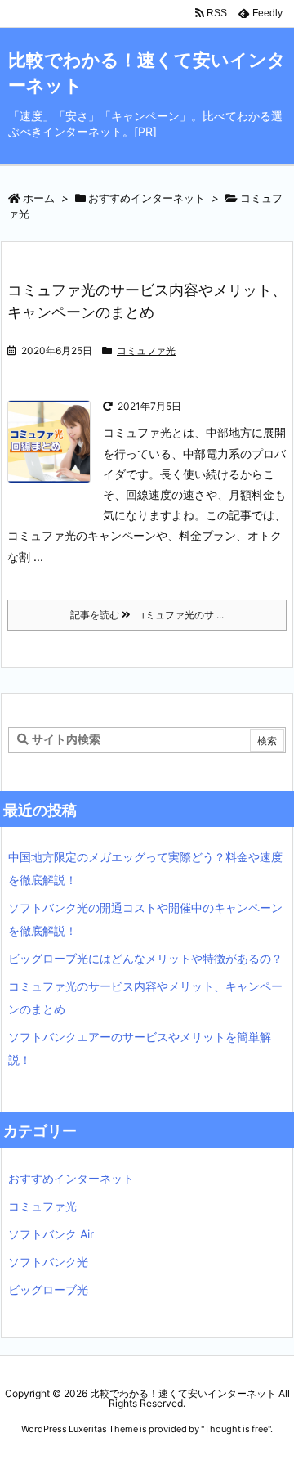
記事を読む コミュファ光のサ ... (147, 615)
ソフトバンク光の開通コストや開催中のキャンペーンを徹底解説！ (145, 919)
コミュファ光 (146, 350)
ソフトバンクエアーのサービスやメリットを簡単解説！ (139, 1048)
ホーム (39, 197)
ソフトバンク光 (48, 1262)
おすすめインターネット (146, 197)
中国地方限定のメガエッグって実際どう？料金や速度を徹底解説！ (145, 868)
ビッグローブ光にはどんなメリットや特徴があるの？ (145, 958)
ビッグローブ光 (48, 1289)
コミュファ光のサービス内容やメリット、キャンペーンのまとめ (145, 997)
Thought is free (236, 1429)
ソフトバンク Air (51, 1234)
